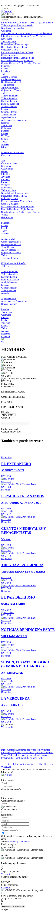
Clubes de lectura (9, 112)
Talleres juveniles (9, 98)
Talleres (5, 25)
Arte (3, 33)
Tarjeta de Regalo (44, 22)
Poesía (32, 36)
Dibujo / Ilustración (10, 103)
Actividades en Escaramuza (14, 120)
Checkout (5, 887)
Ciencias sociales (14, 33)
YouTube (5, 136)
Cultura (4, 139)
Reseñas (5, 122)
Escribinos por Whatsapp (28, 750)
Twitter (40, 758)
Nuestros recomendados (12, 28)
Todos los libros (8, 41)
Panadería (5, 66)
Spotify (33, 758)
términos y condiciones (19, 841)
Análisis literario (9, 106)
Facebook (16, 758)
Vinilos (11, 22)
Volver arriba (7, 727)
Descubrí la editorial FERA (14, 47)
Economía (28, 33)
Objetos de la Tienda (11, 90)
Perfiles (4, 133)
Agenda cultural (8, 117)
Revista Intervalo (25, 25)
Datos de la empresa (43, 752)
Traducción (6, 125)
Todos (4, 74)
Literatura (24, 36)
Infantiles (5, 36)
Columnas (6, 128)
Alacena (32, 22)
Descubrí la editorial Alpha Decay (17, 60)
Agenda (13, 25)
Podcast (5, 131)
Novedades (6, 39)
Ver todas (40, 36)
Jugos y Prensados (10, 87)
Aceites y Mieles (9, 76)
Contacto (5, 336)
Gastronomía (21, 22)
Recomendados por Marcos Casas (17, 52)
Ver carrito (6, 874)
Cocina (4, 68)
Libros (4, 22)
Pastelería (5, 71)
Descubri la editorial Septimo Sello (17, 58)
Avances (5, 144)
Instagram (6, 758)
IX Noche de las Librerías (13, 263)
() (10, 11)
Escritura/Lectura (9, 101)
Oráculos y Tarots (9, 49)
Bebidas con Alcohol (11, 82)
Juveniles (15, 36)
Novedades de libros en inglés (15, 44)
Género (48, 33)
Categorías (6, 30)
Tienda (4, 755)
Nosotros (5, 333)
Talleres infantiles (9, 95)
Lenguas (5, 109)
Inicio (4, 750)
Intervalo (20, 755)
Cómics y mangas (9, 55)
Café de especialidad (11, 79)
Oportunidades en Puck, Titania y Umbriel (21, 63)
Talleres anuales (8, 114)
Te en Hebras (7, 85)
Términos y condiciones (22, 752)
